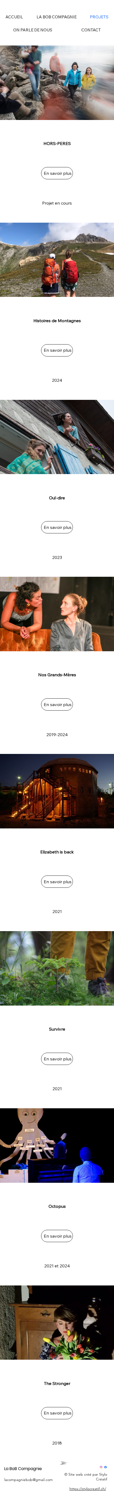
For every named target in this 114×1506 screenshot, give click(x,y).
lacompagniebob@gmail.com (28, 1479)
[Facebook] (105, 1467)
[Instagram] (101, 1467)
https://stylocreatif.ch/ (87, 1488)
